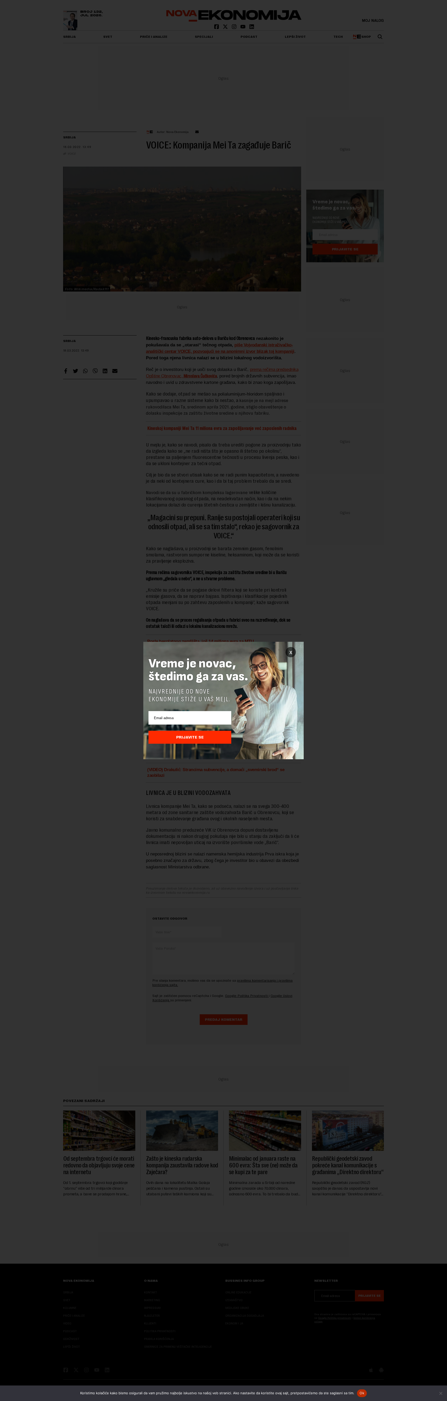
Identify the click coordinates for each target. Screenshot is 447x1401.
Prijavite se (190, 737)
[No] (440, 1393)
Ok (362, 1393)
